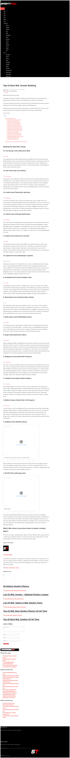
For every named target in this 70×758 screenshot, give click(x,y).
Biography (8, 54)
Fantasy (7, 29)
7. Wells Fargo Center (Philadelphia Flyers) (14, 130)
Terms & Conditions (10, 744)
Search (13, 649)
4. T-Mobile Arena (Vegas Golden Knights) (14, 134)
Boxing (7, 25)
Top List (17, 567)
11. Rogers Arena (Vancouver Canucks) (13, 125)
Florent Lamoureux (8, 176)
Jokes (7, 60)
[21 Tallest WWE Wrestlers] (8, 662)
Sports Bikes (8, 74)
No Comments (22, 89)
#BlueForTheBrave (7, 508)
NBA (5, 11)
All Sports (5, 23)
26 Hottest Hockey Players (16, 586)
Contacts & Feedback (17, 730)
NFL (4, 13)
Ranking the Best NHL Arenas (10, 118)
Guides (7, 58)
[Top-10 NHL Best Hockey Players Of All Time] (26, 607)
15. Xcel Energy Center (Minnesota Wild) (14, 119)
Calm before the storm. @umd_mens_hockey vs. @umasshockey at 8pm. (17, 457)
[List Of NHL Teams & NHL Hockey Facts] (26, 599)
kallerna (6, 241)
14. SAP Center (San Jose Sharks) (13, 121)
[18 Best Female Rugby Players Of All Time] (11, 685)
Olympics (8, 39)
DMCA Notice (17, 744)
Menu (3, 8)
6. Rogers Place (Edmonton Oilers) (13, 132)
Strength (7, 44)
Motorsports (8, 35)
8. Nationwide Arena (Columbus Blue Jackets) (15, 129)
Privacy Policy (3, 744)
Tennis (7, 46)
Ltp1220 (6, 92)
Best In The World (10, 567)
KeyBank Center (15, 459)
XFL (7, 50)
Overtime (7, 64)
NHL (5, 17)
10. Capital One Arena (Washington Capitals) (14, 126)
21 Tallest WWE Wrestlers (8, 663)
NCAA (7, 37)
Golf (6, 31)
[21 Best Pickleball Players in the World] (11, 674)
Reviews (7, 68)
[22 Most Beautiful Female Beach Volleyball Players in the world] (11, 694)
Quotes (7, 66)
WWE (5, 19)
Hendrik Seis (7, 219)
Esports (7, 27)
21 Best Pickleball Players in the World (10, 675)
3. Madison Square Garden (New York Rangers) (15, 136)
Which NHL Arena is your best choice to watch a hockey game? (16, 141)
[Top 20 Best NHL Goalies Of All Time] (26, 615)
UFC (5, 21)
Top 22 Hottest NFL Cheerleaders (9, 666)
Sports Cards (8, 72)
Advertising (9, 730)
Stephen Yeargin (8, 362)
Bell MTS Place (15, 511)
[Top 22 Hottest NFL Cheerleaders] (10, 665)
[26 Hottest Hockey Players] (26, 578)
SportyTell (2, 755)
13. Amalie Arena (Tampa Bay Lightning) (14, 122)
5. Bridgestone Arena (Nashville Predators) (14, 133)
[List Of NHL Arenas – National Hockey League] (26, 590)
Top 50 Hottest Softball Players (9, 691)
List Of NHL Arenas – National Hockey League (25, 594)
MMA (7, 33)
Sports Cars (8, 76)
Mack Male (7, 340)
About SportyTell (3, 730)
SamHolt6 (7, 322)
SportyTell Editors (6, 89)
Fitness (7, 56)
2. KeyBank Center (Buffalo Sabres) (13, 137)
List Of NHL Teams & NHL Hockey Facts (22, 603)
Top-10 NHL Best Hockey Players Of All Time (25, 611)
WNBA (7, 48)
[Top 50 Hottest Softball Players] (9, 689)
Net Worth (8, 62)
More (5, 52)
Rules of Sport (8, 70)
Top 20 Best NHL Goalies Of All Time (21, 619)
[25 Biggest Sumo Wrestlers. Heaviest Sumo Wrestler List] (11, 678)
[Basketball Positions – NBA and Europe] (11, 657)
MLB (5, 15)
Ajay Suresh (7, 405)
